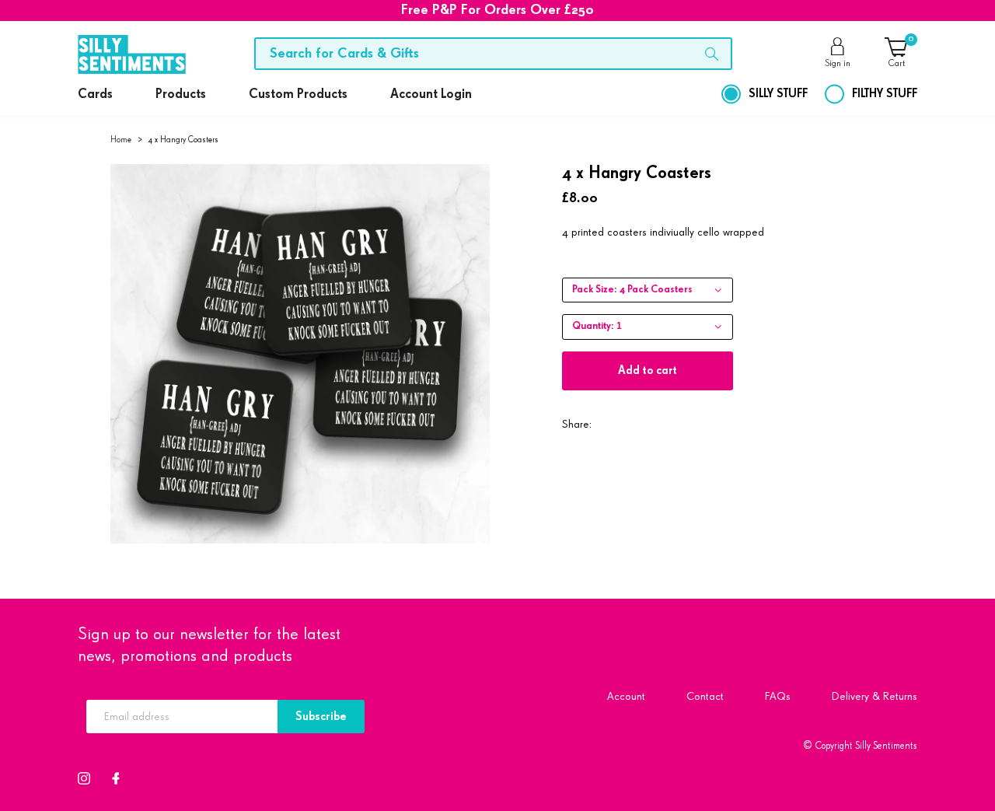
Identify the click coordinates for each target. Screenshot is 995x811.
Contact (705, 696)
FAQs (778, 696)
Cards (95, 94)
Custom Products (298, 94)
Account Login (431, 94)
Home (120, 139)
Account (626, 696)
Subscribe (321, 716)
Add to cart (647, 370)
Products (180, 94)
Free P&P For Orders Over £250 (497, 10)
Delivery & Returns (874, 696)
